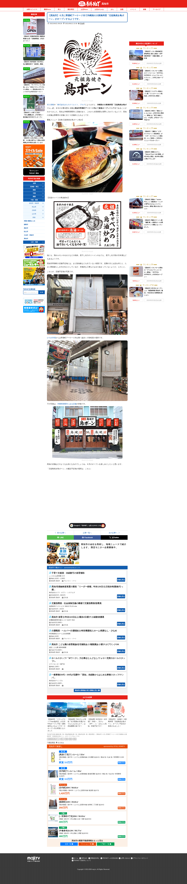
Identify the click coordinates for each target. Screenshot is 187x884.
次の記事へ (113, 533)
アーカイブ (156, 9)
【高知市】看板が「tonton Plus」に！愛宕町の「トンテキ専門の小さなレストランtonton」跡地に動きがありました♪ (153, 204)
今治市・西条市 (29, 235)
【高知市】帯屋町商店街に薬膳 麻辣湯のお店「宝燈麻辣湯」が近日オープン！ (34, 39)
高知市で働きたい (56, 567)
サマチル (61, 742)
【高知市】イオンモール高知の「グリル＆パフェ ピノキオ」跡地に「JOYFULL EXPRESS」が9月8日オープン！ (153, 272)
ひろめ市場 (51, 338)
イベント (133, 9)
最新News (47, 9)
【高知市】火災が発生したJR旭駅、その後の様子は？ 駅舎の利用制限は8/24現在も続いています (34, 140)
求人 (59, 9)
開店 (70, 739)
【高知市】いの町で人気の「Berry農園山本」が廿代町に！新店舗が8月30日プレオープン (33, 115)
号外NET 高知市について (82, 860)
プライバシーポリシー (140, 858)
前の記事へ (61, 533)
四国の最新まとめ (29, 221)
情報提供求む (95, 858)
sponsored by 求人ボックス (72, 567)
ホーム (76, 858)
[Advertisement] (146, 26)
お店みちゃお (99, 9)
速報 (144, 9)
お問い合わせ (125, 858)
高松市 (26, 228)
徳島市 (26, 224)
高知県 (82, 23)
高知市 (105, 3)
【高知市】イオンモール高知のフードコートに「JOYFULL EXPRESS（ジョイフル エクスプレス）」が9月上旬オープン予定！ (153, 75)
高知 (74, 739)
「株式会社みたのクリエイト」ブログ (70, 105)
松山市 (26, 231)
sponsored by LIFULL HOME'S (114, 746)
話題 (121, 9)
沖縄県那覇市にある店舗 (66, 404)
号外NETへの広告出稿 (110, 858)
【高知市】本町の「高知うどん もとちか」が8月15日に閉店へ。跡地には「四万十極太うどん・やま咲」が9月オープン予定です (154, 115)
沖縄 (66, 739)
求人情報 (50, 105)
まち (112, 9)
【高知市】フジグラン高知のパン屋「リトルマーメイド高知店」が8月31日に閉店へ (153, 94)
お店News (84, 9)
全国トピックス (32, 9)
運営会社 (84, 858)
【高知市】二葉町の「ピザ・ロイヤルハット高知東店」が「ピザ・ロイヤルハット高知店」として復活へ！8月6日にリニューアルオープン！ (153, 136)
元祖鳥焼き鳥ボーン (53, 739)
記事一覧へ (87, 533)
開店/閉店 (71, 9)
